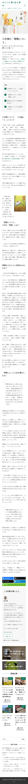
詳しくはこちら (8, 632)
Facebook (16, 640)
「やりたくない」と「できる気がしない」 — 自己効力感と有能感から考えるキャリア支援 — (14, 770)
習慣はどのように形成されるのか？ (15, 102)
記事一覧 (7, 636)
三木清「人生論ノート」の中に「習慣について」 (13, 61)
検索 (23, 739)
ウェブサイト (8, 640)
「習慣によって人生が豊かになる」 (15, 108)
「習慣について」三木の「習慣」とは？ (14, 96)
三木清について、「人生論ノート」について (15, 90)
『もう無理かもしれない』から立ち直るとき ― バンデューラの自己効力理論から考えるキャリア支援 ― (14, 759)
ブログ (12, 48)
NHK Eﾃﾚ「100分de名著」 (13, 158)
